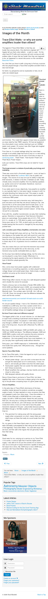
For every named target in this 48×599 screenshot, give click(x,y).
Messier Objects (27, 486)
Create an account (10, 578)
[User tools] (42, 48)
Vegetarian (33, 491)
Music (12, 454)
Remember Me (10, 571)
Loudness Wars (24, 175)
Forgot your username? (11, 580)
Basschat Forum (8, 60)
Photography (10, 488)
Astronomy (11, 486)
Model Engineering (25, 488)
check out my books (32, 27)
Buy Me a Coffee (29, 29)
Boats (27, 491)
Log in (7, 574)
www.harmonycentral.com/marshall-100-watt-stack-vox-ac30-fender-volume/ (22, 299)
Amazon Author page (11, 29)
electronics (21, 491)
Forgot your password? (11, 582)
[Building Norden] (15, 536)
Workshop (37, 488)
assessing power (8, 157)
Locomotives (12, 491)
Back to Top (42, 594)
